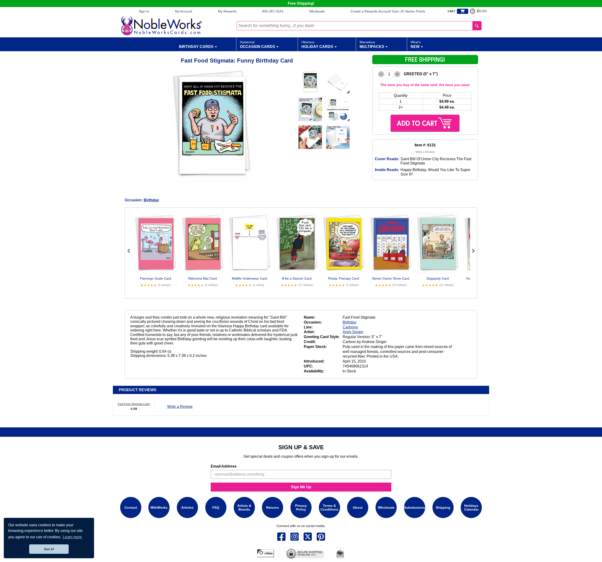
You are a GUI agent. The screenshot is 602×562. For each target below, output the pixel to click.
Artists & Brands (244, 507)
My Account (183, 11)
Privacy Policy (301, 507)
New (416, 44)
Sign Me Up (301, 487)
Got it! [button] (49, 549)
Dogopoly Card (438, 278)
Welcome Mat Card (202, 278)
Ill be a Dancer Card (297, 278)
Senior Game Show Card (390, 278)
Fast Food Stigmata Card (134, 404)
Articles (187, 507)
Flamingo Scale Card (155, 278)
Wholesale (317, 11)
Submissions (414, 507)
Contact (130, 507)
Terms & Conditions (329, 507)
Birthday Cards (196, 47)
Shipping (443, 507)
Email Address (224, 466)
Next (471, 250)
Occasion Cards (257, 44)
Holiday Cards (317, 44)
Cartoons (350, 327)
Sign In (144, 11)
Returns (272, 507)
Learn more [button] (72, 537)
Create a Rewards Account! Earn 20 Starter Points (388, 11)
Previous (130, 250)
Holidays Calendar (471, 507)
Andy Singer (353, 332)
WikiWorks (158, 507)
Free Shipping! (301, 3)
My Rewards (227, 11)
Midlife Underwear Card (249, 278)
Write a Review (425, 152)
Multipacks (372, 44)
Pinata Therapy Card (343, 278)
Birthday (151, 200)
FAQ (215, 507)
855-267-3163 (272, 11)
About (358, 507)
